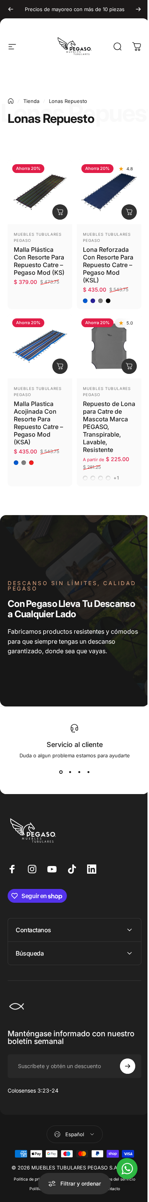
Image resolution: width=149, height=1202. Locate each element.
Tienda (31, 101)
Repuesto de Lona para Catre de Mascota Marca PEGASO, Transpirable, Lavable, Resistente (109, 426)
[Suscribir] (122, 1060)
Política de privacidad (31, 1173)
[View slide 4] (88, 772)
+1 (116, 478)
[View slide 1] (60, 772)
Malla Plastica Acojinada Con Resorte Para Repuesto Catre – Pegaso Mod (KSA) (38, 423)
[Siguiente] (138, 9)
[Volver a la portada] (11, 101)
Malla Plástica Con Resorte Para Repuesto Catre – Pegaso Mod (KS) (39, 261)
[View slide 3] (79, 772)
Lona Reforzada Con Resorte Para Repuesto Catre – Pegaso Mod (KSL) (108, 265)
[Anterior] (10, 9)
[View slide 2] (69, 772)
